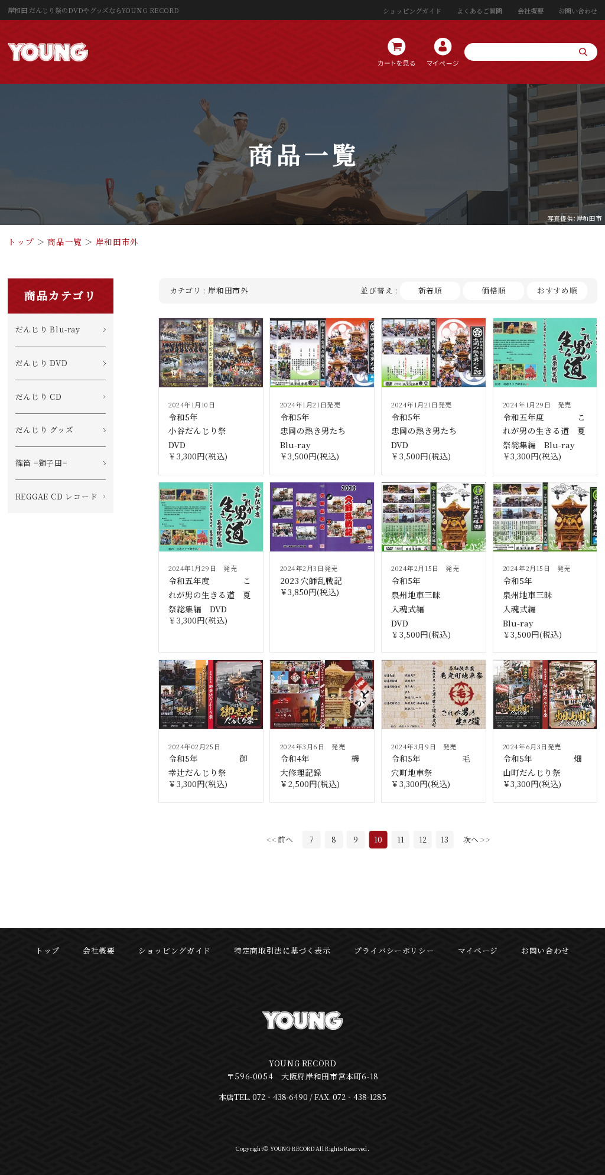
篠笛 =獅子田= (41, 462)
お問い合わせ (577, 10)
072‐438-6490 (280, 1096)
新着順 (430, 290)
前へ (285, 839)
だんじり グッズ (44, 429)
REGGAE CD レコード (56, 496)
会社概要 (531, 10)
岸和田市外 (117, 241)
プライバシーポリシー (394, 950)
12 (423, 839)
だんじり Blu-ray (47, 329)
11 (400, 839)
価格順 (494, 290)
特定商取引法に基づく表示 (282, 950)
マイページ (478, 950)
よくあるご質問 (479, 10)
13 (444, 839)
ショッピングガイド (412, 10)
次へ (471, 839)
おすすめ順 (557, 290)
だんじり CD (38, 396)
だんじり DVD (41, 362)
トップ (21, 241)
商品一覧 (64, 241)
